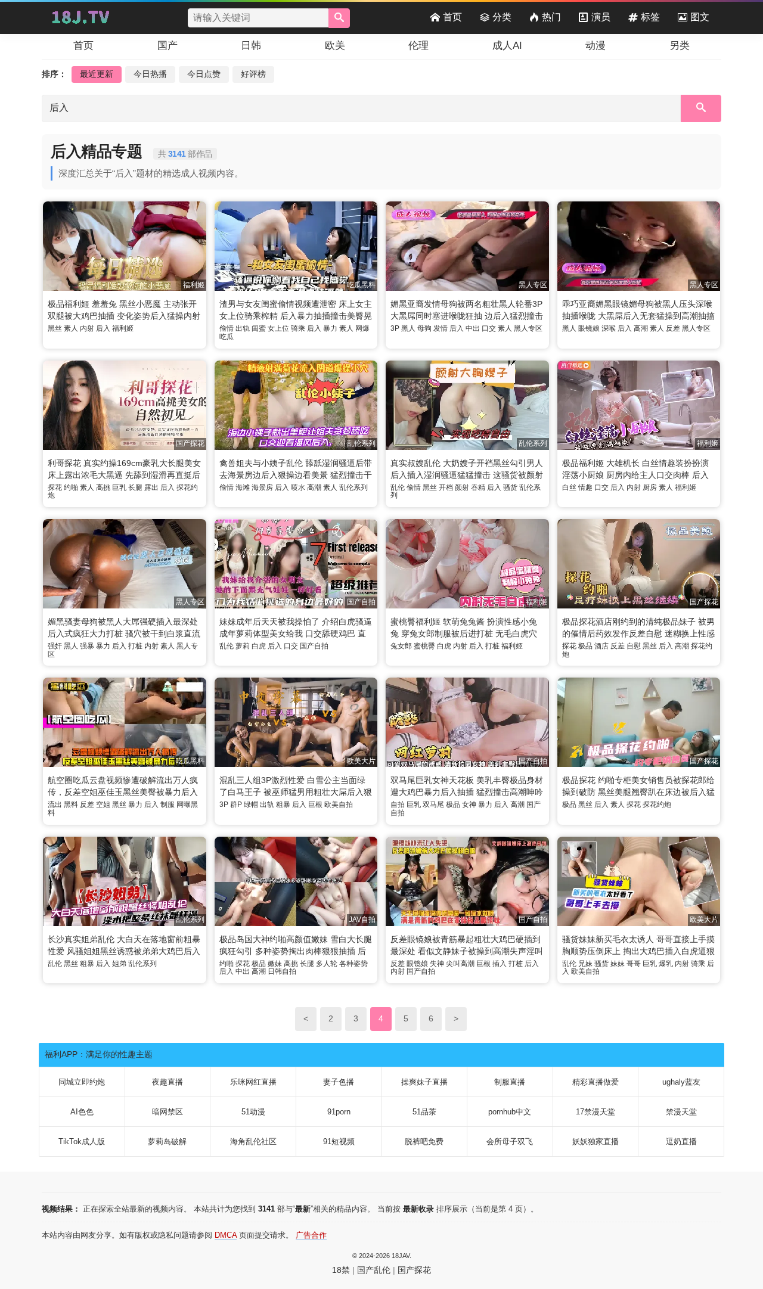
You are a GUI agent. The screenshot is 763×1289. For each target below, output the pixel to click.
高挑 (103, 487)
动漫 (595, 45)
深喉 (608, 328)
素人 (71, 328)
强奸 (55, 646)
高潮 (641, 328)
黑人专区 (528, 328)
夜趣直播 (167, 1081)
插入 (499, 963)
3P (394, 328)
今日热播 (150, 74)
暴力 (330, 328)
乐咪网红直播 (253, 1081)
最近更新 (96, 74)
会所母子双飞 (509, 1141)
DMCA (226, 1235)
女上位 (278, 328)
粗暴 (283, 804)
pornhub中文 (509, 1111)
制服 (167, 804)
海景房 (262, 487)
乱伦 (397, 487)
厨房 (650, 487)
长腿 (135, 487)
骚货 (510, 487)
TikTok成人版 (81, 1141)
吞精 (478, 487)
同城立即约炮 (81, 1081)
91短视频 (339, 1141)
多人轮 (326, 963)
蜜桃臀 (424, 646)
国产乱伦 (373, 1270)
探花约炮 (657, 804)
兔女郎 (401, 646)
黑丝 (55, 328)
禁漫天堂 (681, 1111)
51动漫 (253, 1111)
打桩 (135, 646)
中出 (473, 328)
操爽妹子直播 (424, 1081)
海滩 (242, 487)
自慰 (633, 646)
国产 (167, 45)
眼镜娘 (589, 328)
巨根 (315, 804)
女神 (469, 804)
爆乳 (666, 963)
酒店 (601, 646)
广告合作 (311, 1235)
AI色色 (82, 1111)
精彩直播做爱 (595, 1081)
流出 (55, 804)
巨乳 (119, 487)
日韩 (251, 45)
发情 (440, 328)
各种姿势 (353, 963)
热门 (551, 17)
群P (236, 804)
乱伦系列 (353, 487)
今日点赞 (204, 74)
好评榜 (253, 74)
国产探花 (414, 1270)
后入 (103, 328)
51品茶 (424, 1111)
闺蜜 (259, 328)
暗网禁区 (167, 1111)
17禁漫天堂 (595, 1111)
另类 (679, 45)
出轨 (242, 328)
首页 (452, 17)
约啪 (71, 487)
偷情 (226, 328)
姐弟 (119, 963)
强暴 (87, 646)
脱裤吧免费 (424, 1141)
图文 (699, 17)
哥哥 (633, 963)
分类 (501, 17)
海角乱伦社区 (253, 1141)
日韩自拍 (282, 971)
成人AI (507, 45)
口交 (489, 328)
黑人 (408, 328)
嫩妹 (275, 963)
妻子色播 (338, 1081)
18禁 (341, 1270)
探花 (55, 487)
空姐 (103, 804)
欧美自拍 (338, 804)
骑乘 (298, 328)
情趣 (585, 487)
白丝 (569, 487)
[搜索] (339, 18)
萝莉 (242, 646)
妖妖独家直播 (595, 1141)
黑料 (71, 804)
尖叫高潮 (460, 963)
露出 (151, 487)
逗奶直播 (681, 1141)
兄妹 (585, 963)
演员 (600, 17)
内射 (87, 328)
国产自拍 (314, 646)
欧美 (335, 45)
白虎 (259, 646)
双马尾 (433, 804)
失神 (437, 963)
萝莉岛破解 (167, 1141)
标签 (650, 17)
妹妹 (617, 963)
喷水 (298, 487)
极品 (585, 646)
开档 (446, 487)
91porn (339, 1111)
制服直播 (509, 1081)
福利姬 (123, 328)
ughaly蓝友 (681, 1081)
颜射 (462, 487)
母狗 (424, 328)
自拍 (397, 804)
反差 (673, 328)
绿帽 (251, 804)
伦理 (418, 45)
